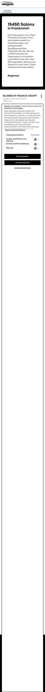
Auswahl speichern (22, 163)
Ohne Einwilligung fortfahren (32, 106)
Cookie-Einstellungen (22, 168)
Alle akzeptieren (22, 156)
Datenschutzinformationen (15, 130)
